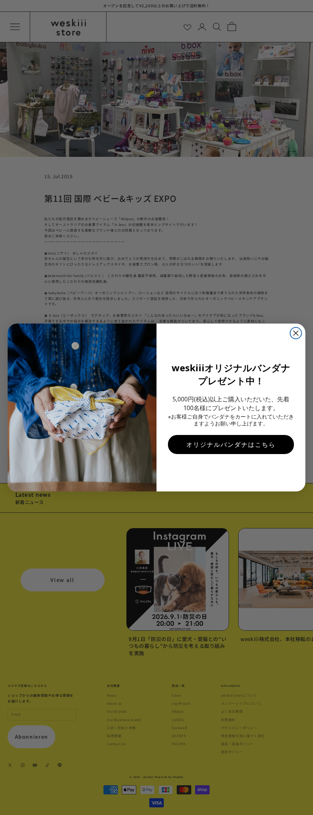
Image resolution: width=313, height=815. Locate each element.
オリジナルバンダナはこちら (231, 444)
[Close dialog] (296, 333)
